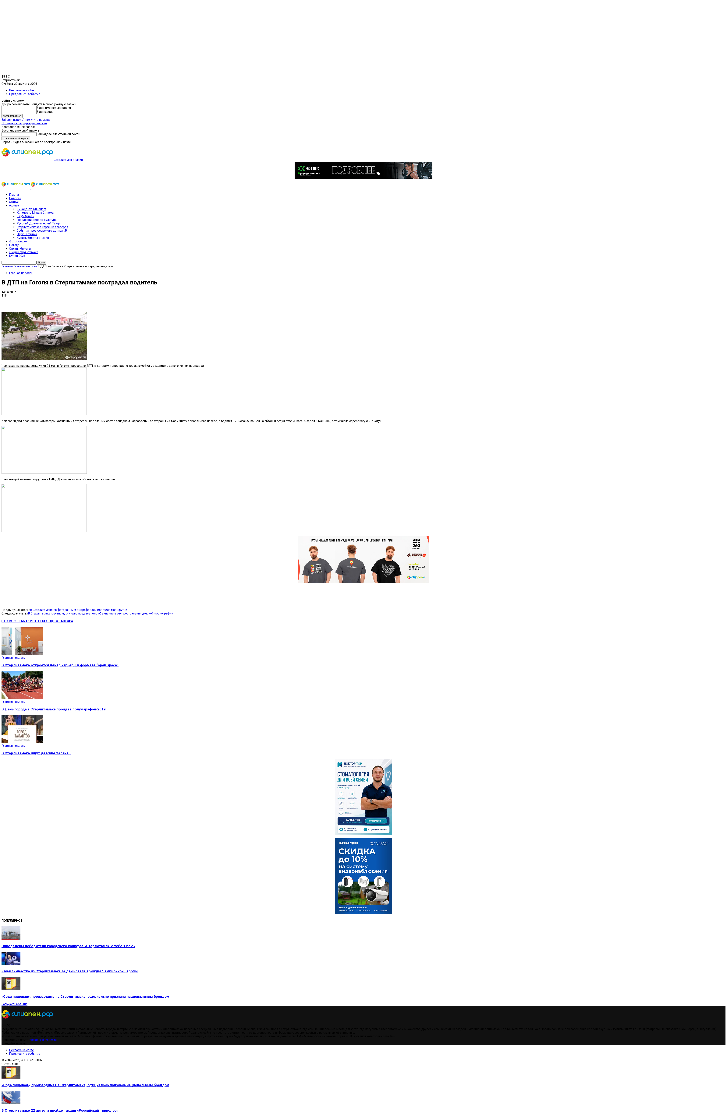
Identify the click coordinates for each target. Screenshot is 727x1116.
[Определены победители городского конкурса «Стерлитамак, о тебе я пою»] (11, 938)
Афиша (14, 205)
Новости (15, 198)
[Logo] (16, 188)
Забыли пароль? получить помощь (26, 119)
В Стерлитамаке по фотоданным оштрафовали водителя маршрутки (78, 610)
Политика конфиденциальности (24, 123)
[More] (119, 301)
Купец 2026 (17, 256)
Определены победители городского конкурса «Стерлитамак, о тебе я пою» (68, 946)
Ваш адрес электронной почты (58, 134)
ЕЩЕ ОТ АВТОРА (60, 621)
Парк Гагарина (27, 234)
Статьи (14, 202)
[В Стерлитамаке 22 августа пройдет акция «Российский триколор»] (11, 1103)
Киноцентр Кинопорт (31, 209)
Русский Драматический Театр (38, 223)
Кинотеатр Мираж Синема (35, 212)
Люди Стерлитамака (23, 252)
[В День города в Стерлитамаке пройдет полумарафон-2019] (22, 698)
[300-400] (363, 833)
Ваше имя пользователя (54, 108)
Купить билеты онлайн (33, 238)
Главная (14, 194)
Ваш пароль (45, 112)
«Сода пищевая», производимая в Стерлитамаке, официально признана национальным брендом (85, 997)
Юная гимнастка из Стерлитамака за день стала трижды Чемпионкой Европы (70, 971)
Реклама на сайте (21, 90)
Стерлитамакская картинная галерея (42, 227)
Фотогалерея (18, 241)
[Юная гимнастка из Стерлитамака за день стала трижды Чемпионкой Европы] (11, 964)
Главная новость (25, 266)
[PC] (363, 177)
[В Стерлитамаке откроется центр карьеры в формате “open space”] (22, 654)
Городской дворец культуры (37, 220)
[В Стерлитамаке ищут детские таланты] (22, 742)
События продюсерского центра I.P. (42, 230)
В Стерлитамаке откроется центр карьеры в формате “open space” (60, 665)
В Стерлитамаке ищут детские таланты (36, 753)
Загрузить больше (14, 1004)
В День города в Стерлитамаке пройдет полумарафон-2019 (54, 709)
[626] (363, 582)
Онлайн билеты (20, 248)
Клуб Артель (25, 216)
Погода (14, 245)
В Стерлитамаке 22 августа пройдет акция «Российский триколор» (60, 1110)
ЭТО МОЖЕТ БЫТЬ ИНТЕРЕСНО (25, 621)
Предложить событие (24, 94)
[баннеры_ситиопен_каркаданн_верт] (363, 913)
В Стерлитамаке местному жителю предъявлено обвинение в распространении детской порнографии (100, 613)
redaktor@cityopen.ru (43, 1040)
